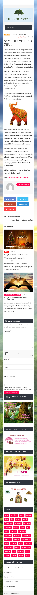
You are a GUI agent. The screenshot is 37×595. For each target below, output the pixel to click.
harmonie (26, 523)
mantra (13, 531)
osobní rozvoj (26, 539)
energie (25, 519)
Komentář (8, 331)
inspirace (8, 527)
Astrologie (14, 515)
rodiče (17, 547)
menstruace (27, 535)
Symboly (7, 34)
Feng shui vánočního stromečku (16, 254)
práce (21, 543)
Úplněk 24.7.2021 (9, 577)
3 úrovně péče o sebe (11, 582)
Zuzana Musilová (23, 184)
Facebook (11, 199)
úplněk (21, 555)
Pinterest (11, 209)
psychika (28, 543)
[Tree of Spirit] (18, 20)
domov (28, 515)
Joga (22, 527)
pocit (6, 543)
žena (27, 555)
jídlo (28, 527)
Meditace (17, 535)
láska (6, 531)
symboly (25, 177)
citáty (22, 515)
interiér (15, 527)
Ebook (6, 251)
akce (6, 515)
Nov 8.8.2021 (8, 572)
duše (6, 519)
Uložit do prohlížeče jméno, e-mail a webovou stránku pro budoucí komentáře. (17, 388)
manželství (22, 531)
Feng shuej (12, 177)
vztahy (20, 551)
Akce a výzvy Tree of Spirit (13, 294)
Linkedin (24, 204)
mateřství (8, 535)
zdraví (27, 551)
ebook (18, 519)
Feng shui (19, 177)
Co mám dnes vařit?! (13, 217)
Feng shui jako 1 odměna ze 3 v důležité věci (15, 298)
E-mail (6, 368)
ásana (14, 555)
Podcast (13, 543)
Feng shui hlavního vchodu (21, 220)
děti (12, 519)
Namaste (8, 539)
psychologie (9, 547)
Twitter (24, 199)
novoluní (16, 539)
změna (7, 555)
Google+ (11, 204)
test (14, 551)
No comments (23, 34)
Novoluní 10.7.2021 (10, 586)
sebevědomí (26, 547)
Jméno (7, 359)
